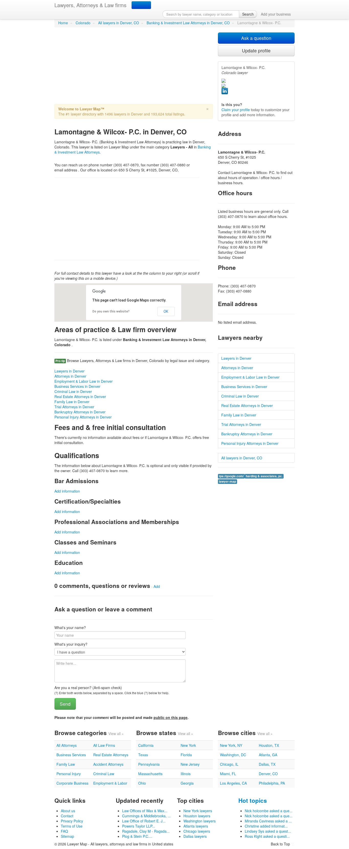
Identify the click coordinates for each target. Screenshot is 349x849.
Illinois (186, 773)
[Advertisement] (133, 68)
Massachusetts (150, 773)
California (146, 745)
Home (63, 22)
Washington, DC (233, 754)
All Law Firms (104, 745)
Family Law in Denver (71, 401)
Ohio (142, 783)
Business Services (71, 754)
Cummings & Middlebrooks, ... (146, 815)
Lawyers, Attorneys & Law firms (90, 5)
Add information (67, 491)
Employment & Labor (110, 783)
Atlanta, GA (268, 754)
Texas (143, 754)
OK (166, 311)
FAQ (64, 831)
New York (188, 745)
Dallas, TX (267, 764)
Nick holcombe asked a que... (269, 810)
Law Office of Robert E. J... (144, 820)
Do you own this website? (111, 311)
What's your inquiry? (70, 644)
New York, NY (231, 745)
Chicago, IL (229, 764)
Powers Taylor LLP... (138, 826)
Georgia (187, 783)
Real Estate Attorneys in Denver (80, 396)
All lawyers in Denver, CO (118, 22)
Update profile (256, 50)
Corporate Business (72, 783)
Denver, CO (268, 773)
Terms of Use (72, 826)
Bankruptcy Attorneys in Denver (80, 411)
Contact (67, 815)
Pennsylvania (149, 764)
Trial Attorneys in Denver (74, 406)
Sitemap (67, 836)
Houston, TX (269, 745)
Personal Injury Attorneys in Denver (83, 417)
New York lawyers (197, 810)
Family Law (65, 764)
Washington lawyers (199, 820)
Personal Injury (68, 773)
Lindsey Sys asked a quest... (268, 831)
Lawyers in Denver (69, 371)
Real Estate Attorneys (110, 754)
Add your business (276, 14)
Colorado (83, 22)
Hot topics (252, 800)
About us (68, 810)
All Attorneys (66, 745)
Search (248, 14)
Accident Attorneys (108, 764)
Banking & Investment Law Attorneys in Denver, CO (188, 22)
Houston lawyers (196, 815)
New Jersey (190, 764)
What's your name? (70, 627)
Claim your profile (236, 109)
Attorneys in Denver (70, 376)
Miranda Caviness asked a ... (268, 820)
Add (157, 586)
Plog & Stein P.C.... (137, 836)
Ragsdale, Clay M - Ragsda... (146, 831)
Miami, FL (228, 773)
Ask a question (256, 38)
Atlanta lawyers (195, 826)
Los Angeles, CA (233, 783)
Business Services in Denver (77, 386)
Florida (186, 754)
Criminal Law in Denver (73, 391)
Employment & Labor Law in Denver (83, 381)
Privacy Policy (72, 820)
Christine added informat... (266, 826)
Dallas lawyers (195, 836)
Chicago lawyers (196, 831)
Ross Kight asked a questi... (267, 836)
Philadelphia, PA (272, 783)
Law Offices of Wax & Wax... (144, 810)
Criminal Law (103, 773)
